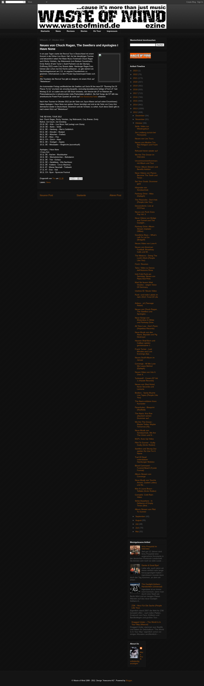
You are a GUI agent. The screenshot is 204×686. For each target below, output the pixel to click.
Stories (84, 31)
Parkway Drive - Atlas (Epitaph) (144, 195)
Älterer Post (115, 195)
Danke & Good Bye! (150, 565)
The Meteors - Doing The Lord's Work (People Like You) (146, 258)
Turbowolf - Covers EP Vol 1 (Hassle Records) (146, 379)
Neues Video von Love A (145, 243)
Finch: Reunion (141, 264)
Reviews (71, 31)
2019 (135, 86)
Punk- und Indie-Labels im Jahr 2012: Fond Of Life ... (146, 297)
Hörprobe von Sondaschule (141, 188)
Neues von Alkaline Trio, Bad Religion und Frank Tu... (146, 144)
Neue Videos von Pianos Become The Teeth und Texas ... (146, 175)
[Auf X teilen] (76, 178)
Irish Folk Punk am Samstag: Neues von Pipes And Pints (145, 276)
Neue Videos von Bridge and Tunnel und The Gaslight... (145, 220)
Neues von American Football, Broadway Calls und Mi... (144, 249)
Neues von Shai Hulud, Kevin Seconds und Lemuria (145, 386)
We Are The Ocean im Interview (144, 156)
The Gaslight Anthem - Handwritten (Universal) (152, 585)
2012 (135, 112)
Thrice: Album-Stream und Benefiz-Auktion (146, 168)
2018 (135, 89)
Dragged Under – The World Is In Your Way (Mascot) (146, 623)
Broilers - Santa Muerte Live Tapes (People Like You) (146, 395)
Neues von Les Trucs (144, 138)
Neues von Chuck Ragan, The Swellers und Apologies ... (146, 311)
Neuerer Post (46, 195)
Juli (137, 524)
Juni (137, 528)
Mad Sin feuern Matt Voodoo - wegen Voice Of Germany (146, 284)
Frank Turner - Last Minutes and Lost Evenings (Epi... (143, 351)
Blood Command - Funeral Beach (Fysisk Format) (146, 467)
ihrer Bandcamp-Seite (88, 97)
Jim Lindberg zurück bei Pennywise (145, 133)
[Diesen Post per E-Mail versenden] (70, 178)
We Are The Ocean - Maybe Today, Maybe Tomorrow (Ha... (145, 424)
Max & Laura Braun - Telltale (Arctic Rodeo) (145, 490)
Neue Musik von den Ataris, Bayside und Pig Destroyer (146, 334)
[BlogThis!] (73, 178)
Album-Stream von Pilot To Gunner (145, 510)
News (58, 31)
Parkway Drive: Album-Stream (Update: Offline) (145, 228)
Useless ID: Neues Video (146, 291)
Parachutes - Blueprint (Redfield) (144, 408)
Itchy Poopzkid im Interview (149, 547)
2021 (135, 78)
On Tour (97, 31)
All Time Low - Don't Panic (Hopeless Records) (146, 327)
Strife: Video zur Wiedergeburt (142, 127)
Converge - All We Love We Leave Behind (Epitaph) (145, 366)
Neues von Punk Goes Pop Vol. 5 (145, 213)
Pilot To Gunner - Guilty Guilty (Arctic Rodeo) (145, 443)
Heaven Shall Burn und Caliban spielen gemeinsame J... (145, 343)
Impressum (112, 31)
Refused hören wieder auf (146, 151)
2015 (135, 101)
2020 (135, 82)
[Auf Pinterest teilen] (81, 178)
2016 (135, 97)
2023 (135, 70)
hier (41, 76)
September (140, 516)
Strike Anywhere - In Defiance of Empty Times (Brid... (144, 503)
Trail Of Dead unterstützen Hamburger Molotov (144, 459)
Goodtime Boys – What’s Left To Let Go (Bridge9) (146, 237)
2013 (135, 108)
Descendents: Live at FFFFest (144, 207)
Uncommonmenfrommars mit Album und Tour (146, 162)
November (140, 119)
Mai (137, 531)
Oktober (139, 123)
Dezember (140, 115)
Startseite (45, 31)
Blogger (129, 680)
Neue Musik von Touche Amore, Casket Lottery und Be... (146, 482)
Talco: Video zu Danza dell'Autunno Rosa (144, 269)
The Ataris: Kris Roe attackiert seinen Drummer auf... (143, 415)
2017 (135, 93)
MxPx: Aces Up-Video (144, 439)
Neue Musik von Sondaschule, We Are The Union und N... (145, 432)
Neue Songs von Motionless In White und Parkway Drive (144, 320)
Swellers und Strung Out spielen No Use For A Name (145, 451)
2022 (135, 74)
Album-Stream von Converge (143, 475)
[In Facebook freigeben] (78, 178)
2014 (135, 104)
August (138, 520)
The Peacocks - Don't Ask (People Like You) (146, 201)
